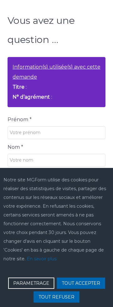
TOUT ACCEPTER (81, 283)
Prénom (20, 119)
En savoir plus (41, 259)
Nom (15, 147)
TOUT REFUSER (56, 297)
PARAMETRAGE (31, 283)
